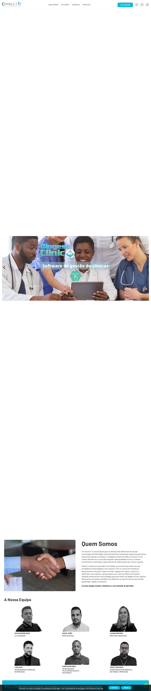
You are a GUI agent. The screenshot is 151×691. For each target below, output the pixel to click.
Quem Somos (53, 5)
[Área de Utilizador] (142, 4)
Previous (4, 268)
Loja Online (125, 5)
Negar (126, 688)
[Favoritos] (136, 4)
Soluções (65, 5)
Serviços (76, 5)
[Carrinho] (147, 4)
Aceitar (114, 688)
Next (147, 268)
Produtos (86, 5)
